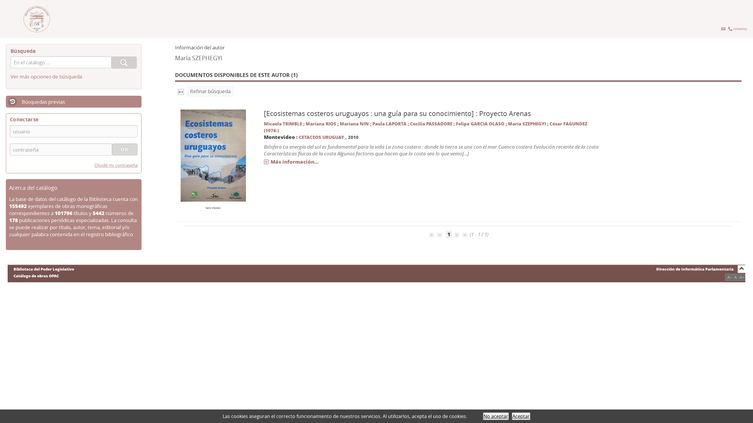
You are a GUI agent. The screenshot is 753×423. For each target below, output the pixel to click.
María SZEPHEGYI (527, 124)
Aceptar (521, 416)
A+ (741, 277)
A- (729, 277)
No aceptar (496, 416)
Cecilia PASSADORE (431, 124)
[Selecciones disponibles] (181, 91)
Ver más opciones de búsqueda (46, 76)
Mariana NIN (354, 124)
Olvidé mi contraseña (116, 165)
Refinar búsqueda (210, 91)
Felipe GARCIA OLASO (480, 124)
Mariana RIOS (321, 124)
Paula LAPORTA (389, 124)
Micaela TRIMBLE (283, 124)
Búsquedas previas (43, 101)
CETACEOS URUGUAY (322, 137)
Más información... (295, 161)
